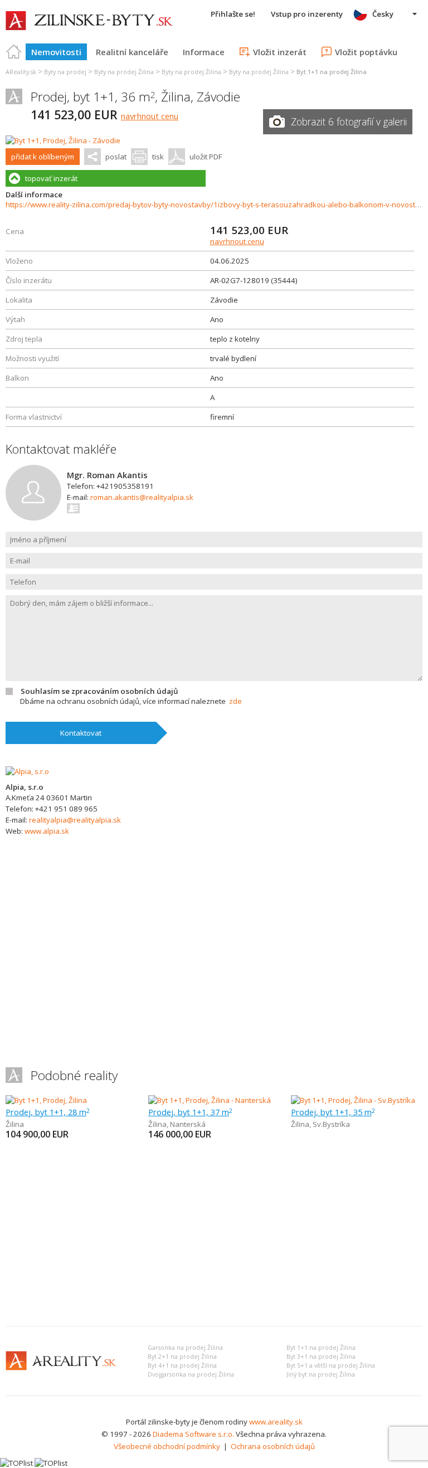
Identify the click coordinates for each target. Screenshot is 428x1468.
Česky (382, 14)
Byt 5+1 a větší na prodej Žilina (330, 1365)
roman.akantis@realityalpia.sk (141, 497)
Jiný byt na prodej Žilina (320, 1374)
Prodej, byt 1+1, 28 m (48, 1111)
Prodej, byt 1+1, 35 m (333, 1111)
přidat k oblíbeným (42, 157)
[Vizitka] (74, 508)
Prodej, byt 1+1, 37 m (190, 1111)
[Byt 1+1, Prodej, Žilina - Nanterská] (209, 1100)
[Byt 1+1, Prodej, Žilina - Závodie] (63, 140)
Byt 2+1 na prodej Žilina (182, 1356)
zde (235, 701)
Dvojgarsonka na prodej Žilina (191, 1374)
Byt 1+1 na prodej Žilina (321, 1348)
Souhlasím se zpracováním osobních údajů (99, 691)
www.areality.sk (276, 1422)
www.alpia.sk (47, 831)
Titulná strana (14, 51)
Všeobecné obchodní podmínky (167, 1446)
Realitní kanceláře (132, 51)
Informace (204, 51)
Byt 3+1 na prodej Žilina (321, 1356)
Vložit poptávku (366, 51)
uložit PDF (205, 157)
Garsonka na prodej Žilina (185, 1348)
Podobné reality (74, 1075)
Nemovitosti (56, 51)
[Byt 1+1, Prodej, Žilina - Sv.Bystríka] (353, 1100)
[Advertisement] (214, 1234)
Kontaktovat (80, 733)
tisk (158, 157)
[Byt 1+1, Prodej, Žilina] (46, 1100)
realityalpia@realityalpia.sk (75, 820)
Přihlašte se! (233, 14)
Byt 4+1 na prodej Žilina (182, 1365)
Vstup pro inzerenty (307, 14)
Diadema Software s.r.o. (193, 1434)
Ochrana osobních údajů (273, 1446)
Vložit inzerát (280, 51)
